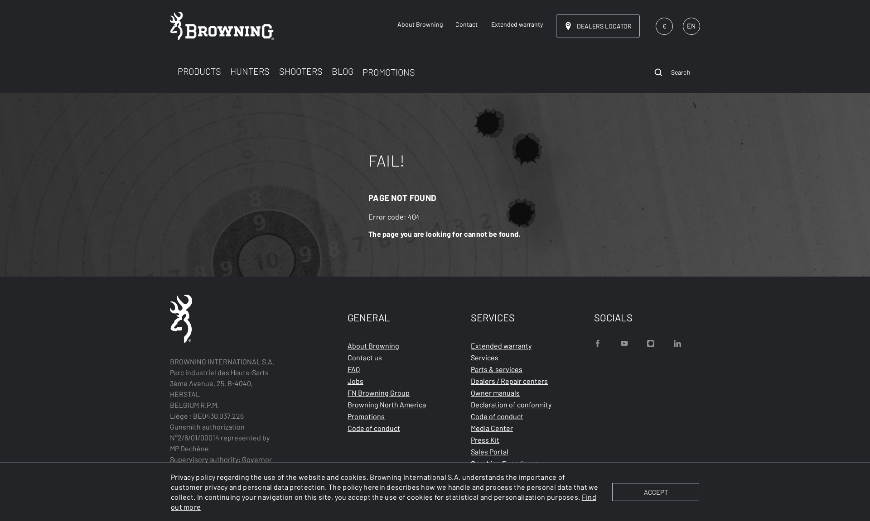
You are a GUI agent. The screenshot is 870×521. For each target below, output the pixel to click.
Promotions (366, 416)
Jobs (355, 381)
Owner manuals (495, 392)
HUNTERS (250, 71)
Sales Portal (489, 451)
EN (691, 26)
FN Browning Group (379, 392)
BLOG (342, 71)
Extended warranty (501, 345)
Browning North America (387, 404)
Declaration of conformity (511, 404)
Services (484, 357)
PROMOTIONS (388, 72)
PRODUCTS (199, 71)
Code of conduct (374, 428)
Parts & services (496, 369)
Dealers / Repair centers (509, 381)
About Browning (373, 345)
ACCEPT (656, 492)
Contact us (365, 357)
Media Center (492, 428)
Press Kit (485, 439)
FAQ (354, 369)
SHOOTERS (301, 71)
